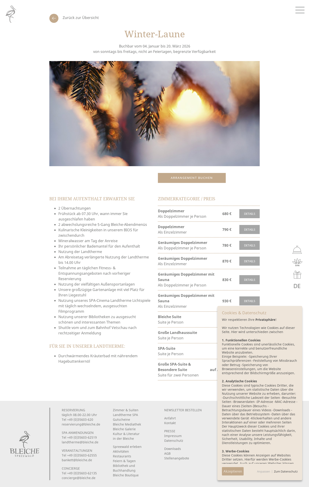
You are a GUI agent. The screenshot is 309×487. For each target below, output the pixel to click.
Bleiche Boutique (126, 475)
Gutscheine (121, 419)
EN (287, 286)
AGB (167, 453)
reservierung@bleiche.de (81, 424)
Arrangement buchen (192, 178)
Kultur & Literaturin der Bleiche (126, 436)
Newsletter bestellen (183, 410)
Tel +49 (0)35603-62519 (79, 437)
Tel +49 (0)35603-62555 (79, 455)
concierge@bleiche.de (78, 478)
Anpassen (263, 471)
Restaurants (122, 456)
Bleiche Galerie (124, 429)
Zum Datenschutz (286, 471)
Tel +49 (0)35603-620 (77, 419)
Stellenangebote (176, 458)
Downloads (172, 449)
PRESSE (169, 431)
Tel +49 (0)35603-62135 (79, 473)
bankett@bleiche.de (77, 460)
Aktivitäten (121, 451)
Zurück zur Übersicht (80, 17)
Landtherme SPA (125, 415)
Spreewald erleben (127, 446)
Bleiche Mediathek (127, 424)
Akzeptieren (232, 471)
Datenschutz (173, 440)
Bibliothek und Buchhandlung (124, 468)
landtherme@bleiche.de (80, 442)
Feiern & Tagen (124, 461)
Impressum (173, 436)
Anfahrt (170, 418)
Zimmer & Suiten (125, 410)
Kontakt (170, 423)
